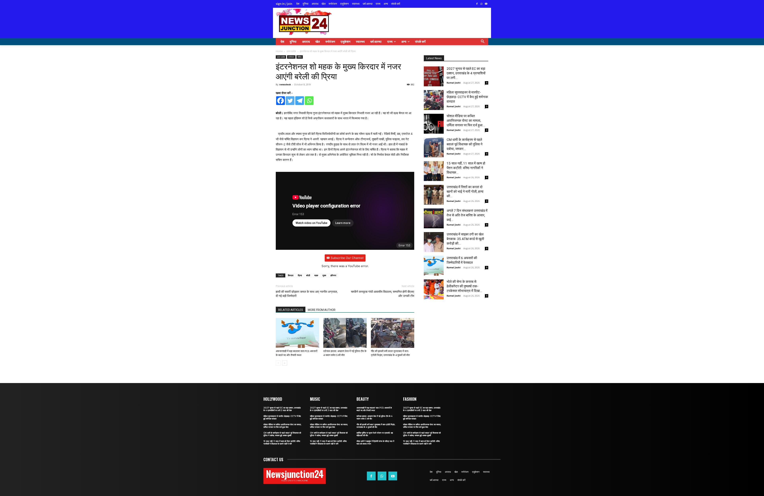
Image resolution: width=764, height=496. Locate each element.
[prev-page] (278, 363)
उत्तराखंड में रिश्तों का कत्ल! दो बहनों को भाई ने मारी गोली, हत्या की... (465, 191)
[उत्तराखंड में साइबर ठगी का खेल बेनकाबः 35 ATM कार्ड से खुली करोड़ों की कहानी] (434, 242)
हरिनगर (333, 275)
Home (279, 51)
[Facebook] (477, 4)
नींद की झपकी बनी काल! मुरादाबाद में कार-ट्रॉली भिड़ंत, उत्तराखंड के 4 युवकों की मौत (376, 425)
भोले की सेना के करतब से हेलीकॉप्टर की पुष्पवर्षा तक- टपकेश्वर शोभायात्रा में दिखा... (464, 286)
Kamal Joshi (454, 82)
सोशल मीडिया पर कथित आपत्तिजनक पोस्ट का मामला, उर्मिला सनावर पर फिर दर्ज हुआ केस (282, 425)
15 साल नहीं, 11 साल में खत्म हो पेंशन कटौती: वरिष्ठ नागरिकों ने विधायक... (466, 167)
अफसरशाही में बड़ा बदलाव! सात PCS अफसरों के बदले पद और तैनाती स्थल (374, 409)
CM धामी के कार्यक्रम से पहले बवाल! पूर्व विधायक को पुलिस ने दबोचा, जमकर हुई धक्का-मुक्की (282, 434)
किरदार (290, 275)
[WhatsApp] (481, 4)
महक (316, 275)
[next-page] (284, 363)
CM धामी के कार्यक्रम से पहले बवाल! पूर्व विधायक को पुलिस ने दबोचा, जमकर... (464, 144)
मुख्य (324, 275)
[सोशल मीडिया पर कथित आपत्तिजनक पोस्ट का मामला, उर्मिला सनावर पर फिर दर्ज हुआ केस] (434, 124)
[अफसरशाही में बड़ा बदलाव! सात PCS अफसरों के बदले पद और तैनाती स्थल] (297, 333)
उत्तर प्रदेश (291, 51)
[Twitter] (290, 100)
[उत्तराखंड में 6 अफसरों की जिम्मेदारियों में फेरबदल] (434, 266)
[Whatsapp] (309, 100)
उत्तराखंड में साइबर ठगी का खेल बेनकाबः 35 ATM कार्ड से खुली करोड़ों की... (465, 238)
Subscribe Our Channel (347, 258)
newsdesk (285, 84)
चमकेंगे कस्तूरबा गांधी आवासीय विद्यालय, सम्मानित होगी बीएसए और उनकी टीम (382, 294)
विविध (300, 56)
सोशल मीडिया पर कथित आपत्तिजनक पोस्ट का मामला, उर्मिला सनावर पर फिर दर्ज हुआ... (466, 120)
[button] (482, 41)
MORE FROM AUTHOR (321, 309)
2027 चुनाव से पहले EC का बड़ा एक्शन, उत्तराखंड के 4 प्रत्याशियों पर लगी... (466, 73)
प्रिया (300, 275)
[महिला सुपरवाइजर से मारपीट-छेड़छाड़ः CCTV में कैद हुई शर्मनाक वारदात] (434, 100)
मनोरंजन (291, 56)
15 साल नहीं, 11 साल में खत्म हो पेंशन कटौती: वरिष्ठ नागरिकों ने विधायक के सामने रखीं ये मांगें (281, 442)
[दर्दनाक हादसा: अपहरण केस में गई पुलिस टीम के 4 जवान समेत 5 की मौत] (345, 333)
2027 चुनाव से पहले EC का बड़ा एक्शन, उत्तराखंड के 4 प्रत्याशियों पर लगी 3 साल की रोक (282, 409)
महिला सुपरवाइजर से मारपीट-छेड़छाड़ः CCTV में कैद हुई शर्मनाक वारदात (467, 96)
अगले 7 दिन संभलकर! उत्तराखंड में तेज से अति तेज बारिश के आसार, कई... (467, 215)
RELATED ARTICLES (290, 309)
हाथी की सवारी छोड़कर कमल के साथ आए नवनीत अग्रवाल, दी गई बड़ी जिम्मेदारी (307, 294)
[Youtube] (486, 4)
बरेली (308, 275)
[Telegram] (299, 100)
